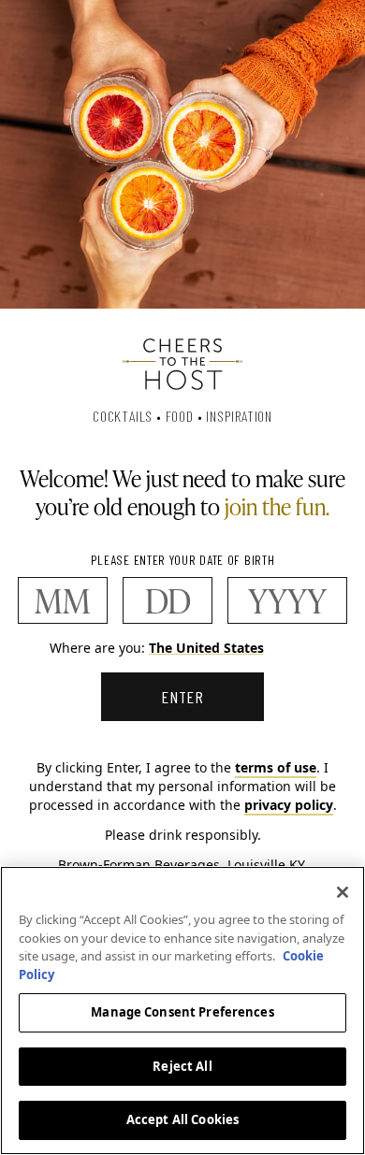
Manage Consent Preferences (182, 1011)
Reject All (182, 1066)
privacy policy (288, 805)
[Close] (342, 892)
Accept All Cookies (182, 1119)
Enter (183, 696)
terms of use (275, 767)
